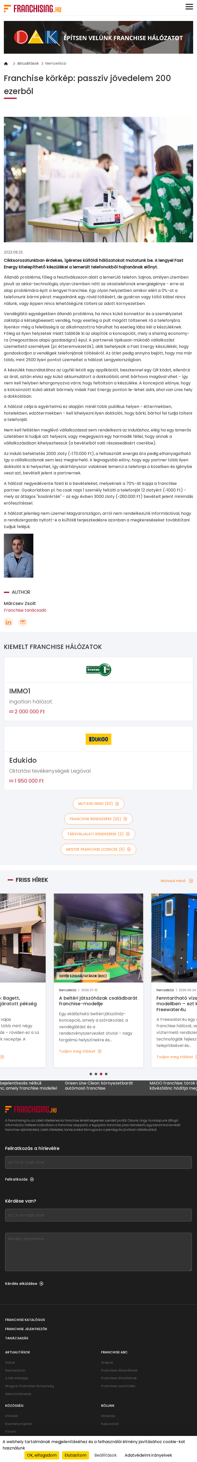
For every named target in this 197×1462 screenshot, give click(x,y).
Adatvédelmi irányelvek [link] (148, 1455)
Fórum (10, 1431)
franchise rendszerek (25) (95, 818)
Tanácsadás (16, 1338)
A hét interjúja (16, 1378)
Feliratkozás (16, 1179)
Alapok (107, 1362)
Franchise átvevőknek (119, 1370)
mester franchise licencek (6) (95, 849)
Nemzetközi (55, 63)
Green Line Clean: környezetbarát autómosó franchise (67, 1086)
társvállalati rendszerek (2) (95, 834)
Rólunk (107, 1405)
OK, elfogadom (42, 1455)
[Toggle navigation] (189, 6)
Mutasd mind (173, 880)
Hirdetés (108, 1415)
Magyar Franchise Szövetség (29, 1386)
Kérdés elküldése (21, 1283)
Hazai (10, 1362)
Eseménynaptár (18, 1423)
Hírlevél (11, 1415)
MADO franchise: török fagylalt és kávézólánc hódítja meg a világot (151, 1086)
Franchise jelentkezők (26, 1329)
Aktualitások (28, 63)
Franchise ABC (114, 1352)
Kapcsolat (110, 1423)
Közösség (14, 1405)
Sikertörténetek (18, 1393)
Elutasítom (75, 1455)
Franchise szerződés (118, 1386)
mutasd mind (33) (95, 803)
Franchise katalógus (25, 1319)
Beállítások (105, 1455)
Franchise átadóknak (119, 1378)
